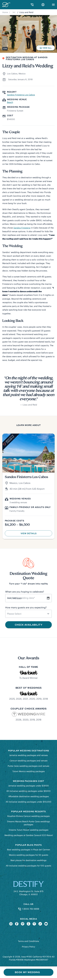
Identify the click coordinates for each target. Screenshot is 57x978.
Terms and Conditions (28, 941)
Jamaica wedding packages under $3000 (28, 785)
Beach (10, 102)
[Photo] (28, 34)
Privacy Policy (28, 946)
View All (46, 48)
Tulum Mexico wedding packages (28, 771)
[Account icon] (43, 4)
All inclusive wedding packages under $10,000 (28, 801)
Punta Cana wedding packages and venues (28, 766)
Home (5, 12)
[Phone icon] (32, 4)
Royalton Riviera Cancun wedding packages (28, 816)
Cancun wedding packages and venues (29, 760)
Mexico (22, 73)
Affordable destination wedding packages (28, 796)
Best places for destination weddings (28, 860)
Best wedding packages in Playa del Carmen (28, 849)
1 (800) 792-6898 (30, 909)
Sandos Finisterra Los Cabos (21, 94)
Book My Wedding (27, 972)
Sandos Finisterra (21, 227)
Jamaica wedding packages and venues (28, 755)
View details (35, 534)
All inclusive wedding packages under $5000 (28, 791)
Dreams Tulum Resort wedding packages (28, 830)
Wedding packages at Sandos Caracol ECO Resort (28, 835)
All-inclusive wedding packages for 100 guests (28, 865)
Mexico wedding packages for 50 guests (28, 855)
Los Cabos (12, 73)
